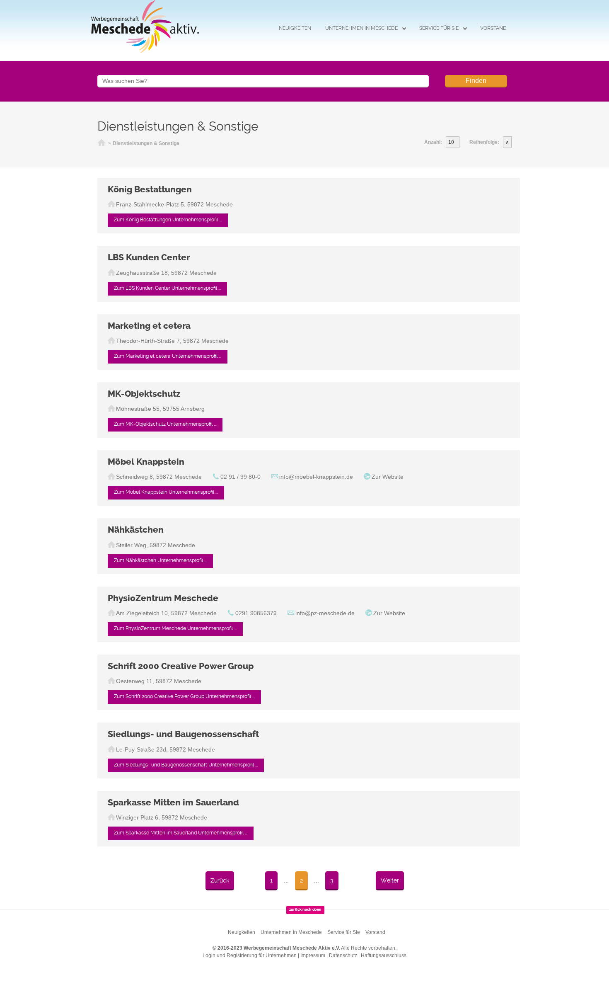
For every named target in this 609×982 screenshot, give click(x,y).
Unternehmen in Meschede (361, 28)
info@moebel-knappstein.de (316, 476)
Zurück (219, 880)
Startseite (101, 143)
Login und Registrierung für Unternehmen (250, 955)
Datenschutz (343, 955)
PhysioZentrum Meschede (163, 598)
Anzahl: (433, 142)
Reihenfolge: (484, 142)
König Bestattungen (150, 189)
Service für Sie (439, 28)
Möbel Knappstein (146, 462)
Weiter (390, 880)
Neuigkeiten (295, 28)
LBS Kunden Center (149, 257)
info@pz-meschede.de (325, 613)
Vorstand (493, 28)
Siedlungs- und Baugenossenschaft (183, 734)
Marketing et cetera (149, 326)
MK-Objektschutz (144, 394)
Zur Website (388, 476)
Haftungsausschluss (383, 955)
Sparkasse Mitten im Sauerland (173, 802)
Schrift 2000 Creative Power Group (181, 666)
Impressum (312, 955)
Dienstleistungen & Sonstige (146, 143)
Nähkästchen (136, 530)
